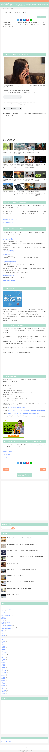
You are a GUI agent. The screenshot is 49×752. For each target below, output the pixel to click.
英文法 (2, 623)
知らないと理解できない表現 (7, 627)
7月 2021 (3, 659)
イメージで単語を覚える (6, 609)
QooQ (26, 751)
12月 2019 (3, 690)
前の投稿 (43, 469)
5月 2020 (3, 682)
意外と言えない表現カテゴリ (24, 475)
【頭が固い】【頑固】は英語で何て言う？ (16, 575)
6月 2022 (3, 641)
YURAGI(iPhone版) (7, 238)
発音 (2, 631)
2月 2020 (3, 687)
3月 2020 (3, 685)
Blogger (26, 747)
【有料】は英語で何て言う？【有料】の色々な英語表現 (19, 537)
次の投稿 (6, 469)
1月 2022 (3, 649)
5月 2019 (3, 691)
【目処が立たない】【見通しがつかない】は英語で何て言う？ (20, 581)
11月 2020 (3, 672)
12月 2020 (3, 670)
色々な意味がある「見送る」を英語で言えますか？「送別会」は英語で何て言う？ (25, 556)
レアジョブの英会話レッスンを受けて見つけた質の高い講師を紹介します (25, 413)
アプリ (2, 607)
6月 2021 (3, 660)
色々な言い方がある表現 (6, 625)
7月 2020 (3, 678)
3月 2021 (3, 665)
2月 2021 (3, 667)
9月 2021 (3, 656)
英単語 (2, 620)
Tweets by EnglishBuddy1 (7, 741)
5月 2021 (3, 662)
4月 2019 (3, 693)
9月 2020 (3, 675)
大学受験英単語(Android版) (9, 261)
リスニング (3, 613)
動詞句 (2, 630)
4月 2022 (3, 644)
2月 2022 (3, 647)
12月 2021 (3, 651)
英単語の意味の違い (5, 622)
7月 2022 (3, 639)
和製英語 (3, 635)
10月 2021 (3, 654)
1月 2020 (3, 688)
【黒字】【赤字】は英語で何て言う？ (15, 594)
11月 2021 (3, 652)
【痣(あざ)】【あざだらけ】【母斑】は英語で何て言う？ (19, 588)
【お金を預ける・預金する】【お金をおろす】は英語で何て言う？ (21, 569)
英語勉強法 (3, 618)
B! (24, 19)
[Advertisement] (24, 38)
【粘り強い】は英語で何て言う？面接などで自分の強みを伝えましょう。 (23, 550)
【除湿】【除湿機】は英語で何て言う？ (15, 563)
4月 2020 (3, 683)
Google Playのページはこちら (10, 219)
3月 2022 (3, 646)
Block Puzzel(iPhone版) (9, 275)
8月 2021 (3, 657)
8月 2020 (3, 677)
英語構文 (3, 617)
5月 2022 (3, 642)
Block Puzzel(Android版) (9, 280)
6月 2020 (3, 680)
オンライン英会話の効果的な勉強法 (16, 407)
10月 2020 (3, 673)
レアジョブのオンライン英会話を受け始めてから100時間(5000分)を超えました (26, 410)
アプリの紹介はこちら (8, 222)
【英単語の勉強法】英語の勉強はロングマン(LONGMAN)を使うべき (22, 544)
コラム (2, 610)
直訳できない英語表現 (6, 628)
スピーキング (4, 612)
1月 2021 (3, 669)
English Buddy (5, 3)
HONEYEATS (6, 254)
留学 (2, 633)
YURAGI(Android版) (8, 239)
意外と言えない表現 (41, 16)
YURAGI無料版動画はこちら (10, 250)
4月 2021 (3, 664)
